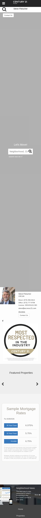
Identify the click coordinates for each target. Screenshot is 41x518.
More (37, 495)
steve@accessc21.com (27, 308)
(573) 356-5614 (29, 300)
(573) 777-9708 (29, 303)
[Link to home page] (21, 3)
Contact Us (8, 15)
